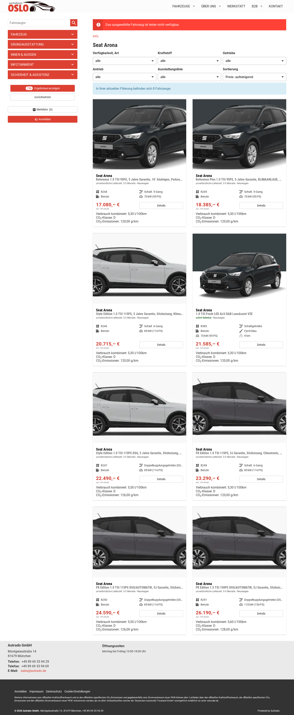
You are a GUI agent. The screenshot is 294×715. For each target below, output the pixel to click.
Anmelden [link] (44, 119)
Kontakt (276, 6)
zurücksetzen (42, 97)
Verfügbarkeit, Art (106, 53)
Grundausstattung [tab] (27, 44)
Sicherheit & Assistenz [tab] (30, 75)
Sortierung (230, 69)
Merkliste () (45, 109)
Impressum (36, 691)
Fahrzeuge (181, 6)
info (95, 36)
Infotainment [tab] (22, 65)
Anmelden (20, 691)
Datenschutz (54, 691)
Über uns (208, 6)
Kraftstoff (165, 53)
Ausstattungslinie (170, 69)
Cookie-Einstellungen (77, 691)
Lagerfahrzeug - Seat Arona (239, 300)
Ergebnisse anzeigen (43, 88)
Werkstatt (236, 6)
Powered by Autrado (269, 710)
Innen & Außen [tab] (23, 55)
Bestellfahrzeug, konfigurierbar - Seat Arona (139, 162)
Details (161, 205)
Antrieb (98, 69)
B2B (255, 6)
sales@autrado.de (33, 671)
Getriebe (229, 53)
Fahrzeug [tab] (19, 34)
